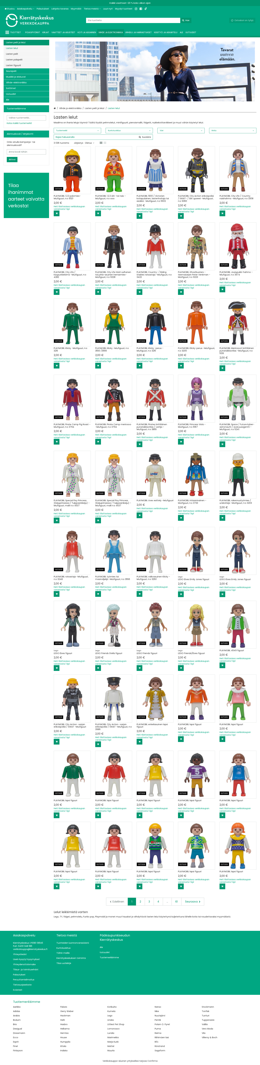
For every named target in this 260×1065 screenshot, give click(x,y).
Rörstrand (160, 1046)
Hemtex (64, 1033)
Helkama (65, 1028)
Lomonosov (113, 1028)
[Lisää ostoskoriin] (56, 213)
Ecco (15, 1037)
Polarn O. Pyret (162, 1024)
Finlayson (18, 1050)
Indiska (63, 1050)
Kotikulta (111, 1006)
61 (176, 901)
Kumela (111, 1011)
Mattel (110, 1046)
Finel (15, 1046)
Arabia (16, 1015)
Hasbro (64, 1024)
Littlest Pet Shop (115, 1024)
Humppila (65, 1041)
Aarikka (16, 1006)
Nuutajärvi (160, 1015)
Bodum (17, 1019)
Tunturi (205, 1015)
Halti (62, 1019)
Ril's (156, 1041)
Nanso (158, 1006)
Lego (109, 1015)
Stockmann (208, 1006)
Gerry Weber (67, 1011)
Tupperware (208, 1019)
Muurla (111, 1050)
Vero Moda (207, 1028)
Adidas (16, 1011)
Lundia (110, 1033)
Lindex (110, 1019)
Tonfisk (205, 1011)
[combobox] (138, 20)
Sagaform (160, 1050)
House (63, 1037)
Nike (157, 1011)
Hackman (65, 1015)
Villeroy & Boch (209, 1037)
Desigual (17, 1028)
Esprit (16, 1041)
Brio (15, 1024)
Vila (203, 1033)
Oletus (88, 142)
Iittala (63, 1046)
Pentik (158, 1019)
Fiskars (63, 1006)
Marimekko (113, 1037)
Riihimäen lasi (162, 1037)
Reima (158, 1033)
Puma (158, 1028)
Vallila (205, 1024)
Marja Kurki (113, 1041)
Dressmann (19, 1033)
